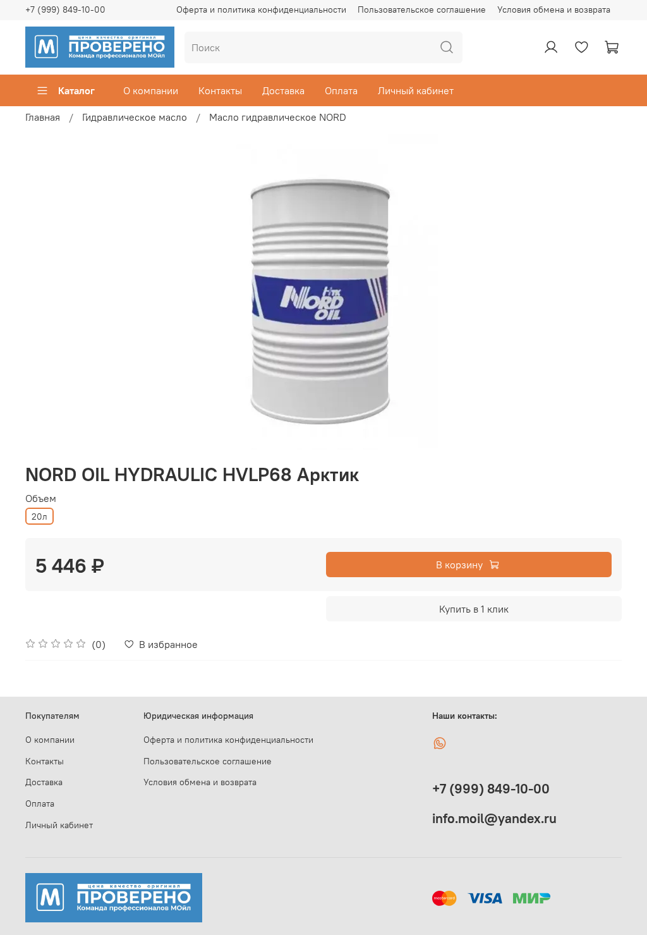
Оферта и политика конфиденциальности (261, 9)
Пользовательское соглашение (422, 9)
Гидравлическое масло (134, 117)
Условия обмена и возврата (553, 9)
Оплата (341, 90)
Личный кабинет (416, 90)
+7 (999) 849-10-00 (65, 9)
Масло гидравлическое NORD (277, 117)
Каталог (76, 90)
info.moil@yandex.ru (494, 818)
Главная (42, 117)
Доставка (283, 90)
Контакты (220, 90)
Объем (40, 498)
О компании (150, 90)
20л (39, 516)
